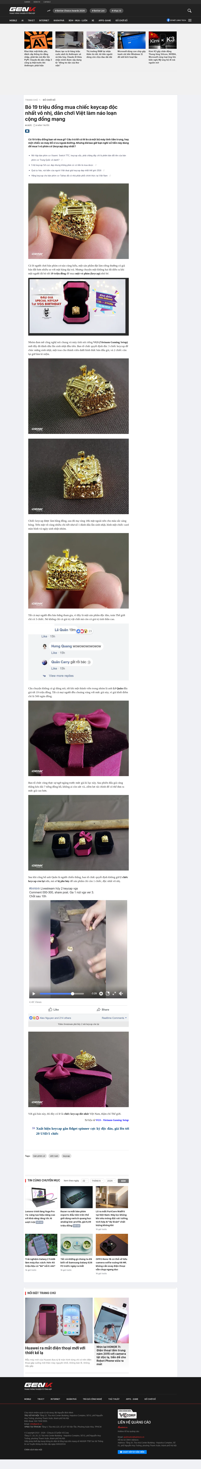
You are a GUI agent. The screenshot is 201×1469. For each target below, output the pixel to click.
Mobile (13, 20)
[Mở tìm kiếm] (190, 11)
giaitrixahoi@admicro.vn (134, 1437)
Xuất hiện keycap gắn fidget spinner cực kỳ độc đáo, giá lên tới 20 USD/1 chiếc (82, 1130)
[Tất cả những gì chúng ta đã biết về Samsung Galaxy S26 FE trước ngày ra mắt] (76, 1245)
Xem (123, 1181)
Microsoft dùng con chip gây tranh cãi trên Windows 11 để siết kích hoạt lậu (132, 54)
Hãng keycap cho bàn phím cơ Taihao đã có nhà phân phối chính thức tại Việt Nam (69, 175)
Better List (99, 10)
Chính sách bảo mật (33, 1450)
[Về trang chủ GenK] (23, 10)
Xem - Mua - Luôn (78, 20)
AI (22, 20)
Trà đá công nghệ (92, 1399)
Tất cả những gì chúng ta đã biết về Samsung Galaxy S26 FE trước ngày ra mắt (76, 1262)
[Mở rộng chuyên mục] (189, 20)
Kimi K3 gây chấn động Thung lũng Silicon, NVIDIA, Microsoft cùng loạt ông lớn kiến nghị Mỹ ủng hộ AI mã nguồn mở (162, 57)
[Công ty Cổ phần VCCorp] (127, 1419)
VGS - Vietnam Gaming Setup (112, 1120)
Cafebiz (47, 2)
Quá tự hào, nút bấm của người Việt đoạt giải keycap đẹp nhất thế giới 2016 (66, 170)
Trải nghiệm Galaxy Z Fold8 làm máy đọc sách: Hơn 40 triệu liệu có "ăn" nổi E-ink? (40, 1262)
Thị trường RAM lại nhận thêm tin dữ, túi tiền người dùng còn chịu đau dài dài (99, 54)
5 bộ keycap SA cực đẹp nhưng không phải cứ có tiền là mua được (62, 165)
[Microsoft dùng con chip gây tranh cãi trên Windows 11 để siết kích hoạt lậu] (132, 40)
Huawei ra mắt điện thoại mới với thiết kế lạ (55, 1350)
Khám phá (59, 20)
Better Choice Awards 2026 (71, 10)
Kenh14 (37, 2)
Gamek (27, 2)
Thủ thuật (114, 1399)
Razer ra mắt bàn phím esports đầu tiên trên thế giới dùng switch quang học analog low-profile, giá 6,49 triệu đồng (75, 1218)
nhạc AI (117, 10)
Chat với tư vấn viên (133, 1452)
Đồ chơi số (121, 20)
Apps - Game (132, 1399)
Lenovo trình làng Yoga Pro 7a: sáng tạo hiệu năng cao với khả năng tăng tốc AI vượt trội (40, 1217)
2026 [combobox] (110, 1180)
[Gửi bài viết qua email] (27, 132)
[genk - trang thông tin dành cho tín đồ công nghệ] (38, 1386)
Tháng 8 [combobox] (96, 1180)
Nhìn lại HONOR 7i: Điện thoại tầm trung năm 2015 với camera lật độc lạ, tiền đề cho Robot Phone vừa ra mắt (111, 1355)
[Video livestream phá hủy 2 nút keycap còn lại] (78, 953)
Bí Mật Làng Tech (178, 20)
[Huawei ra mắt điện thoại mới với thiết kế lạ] (59, 1320)
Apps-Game (105, 20)
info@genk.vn (36, 1424)
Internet (44, 20)
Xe (93, 20)
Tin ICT (31, 20)
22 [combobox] (84, 1180)
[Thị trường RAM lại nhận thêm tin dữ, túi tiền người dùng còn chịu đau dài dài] (100, 40)
